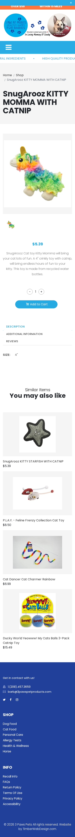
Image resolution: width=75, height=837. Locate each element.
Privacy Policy (12, 798)
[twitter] (4, 700)
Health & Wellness (16, 746)
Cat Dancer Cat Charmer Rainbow (29, 579)
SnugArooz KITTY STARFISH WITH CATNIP (33, 461)
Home (7, 75)
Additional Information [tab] (24, 334)
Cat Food (9, 729)
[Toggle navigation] (8, 47)
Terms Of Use (12, 793)
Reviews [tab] (12, 341)
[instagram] (17, 700)
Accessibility (12, 804)
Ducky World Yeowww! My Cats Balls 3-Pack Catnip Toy (36, 640)
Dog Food (10, 724)
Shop (20, 75)
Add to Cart (39, 304)
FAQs (6, 782)
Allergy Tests (12, 740)
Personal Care (13, 735)
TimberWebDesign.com (39, 829)
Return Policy (12, 787)
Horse (7, 751)
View (43, 434)
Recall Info (10, 776)
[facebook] (11, 700)
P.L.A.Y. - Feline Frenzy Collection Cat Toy (33, 520)
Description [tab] (15, 326)
